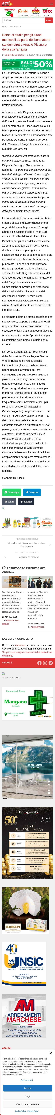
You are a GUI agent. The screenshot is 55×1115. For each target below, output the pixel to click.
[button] (50, 1053)
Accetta (27, 1088)
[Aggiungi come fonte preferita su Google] (18, 510)
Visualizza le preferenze (27, 1104)
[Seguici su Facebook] (39, 663)
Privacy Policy (33, 1111)
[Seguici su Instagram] (45, 663)
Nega (27, 1096)
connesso (20, 645)
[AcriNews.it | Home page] (9, 3)
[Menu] (51, 3)
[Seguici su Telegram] (50, 663)
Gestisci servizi (27, 1080)
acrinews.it (37, 627)
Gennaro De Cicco (14, 55)
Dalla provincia (11, 26)
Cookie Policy (20, 1111)
